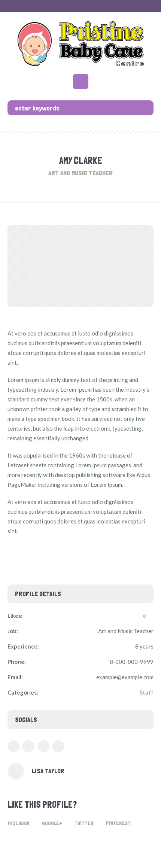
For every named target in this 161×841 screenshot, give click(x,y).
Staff (147, 692)
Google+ (52, 823)
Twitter (84, 823)
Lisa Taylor (48, 771)
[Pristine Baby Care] (81, 43)
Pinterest (118, 823)
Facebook (18, 823)
